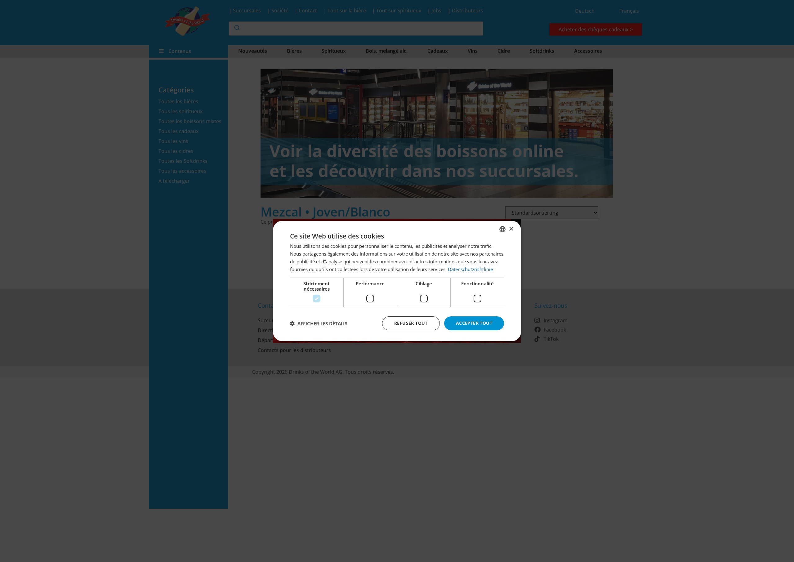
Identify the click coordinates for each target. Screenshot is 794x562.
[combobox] (502, 229)
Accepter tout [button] (474, 323)
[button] (318, 323)
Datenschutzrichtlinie (470, 269)
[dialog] (397, 281)
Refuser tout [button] (411, 323)
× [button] (511, 228)
